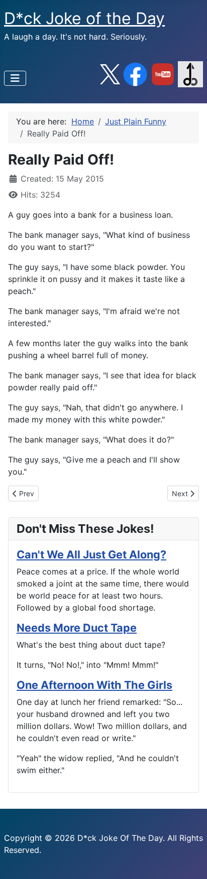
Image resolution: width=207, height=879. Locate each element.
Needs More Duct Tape (77, 627)
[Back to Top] (189, 860)
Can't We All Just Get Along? (91, 554)
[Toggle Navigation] (15, 78)
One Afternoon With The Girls (94, 684)
